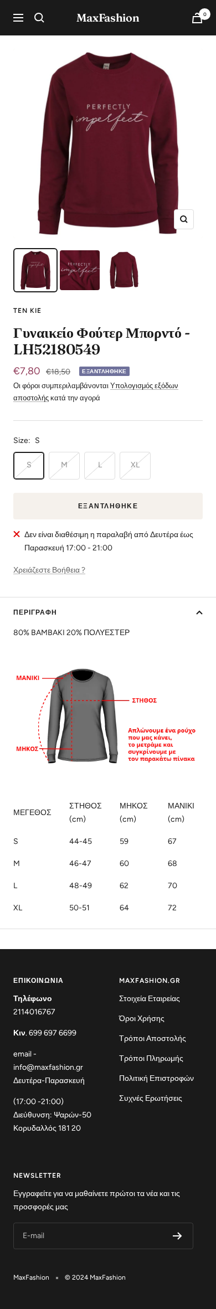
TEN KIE (27, 311)
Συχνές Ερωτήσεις (150, 1098)
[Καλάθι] (197, 18)
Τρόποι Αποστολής (152, 1038)
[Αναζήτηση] (39, 18)
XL (135, 465)
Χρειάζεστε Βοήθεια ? (49, 570)
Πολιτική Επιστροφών (156, 1078)
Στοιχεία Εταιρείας (149, 998)
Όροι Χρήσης (141, 1018)
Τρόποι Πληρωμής (151, 1058)
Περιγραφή (35, 612)
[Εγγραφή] (177, 1236)
